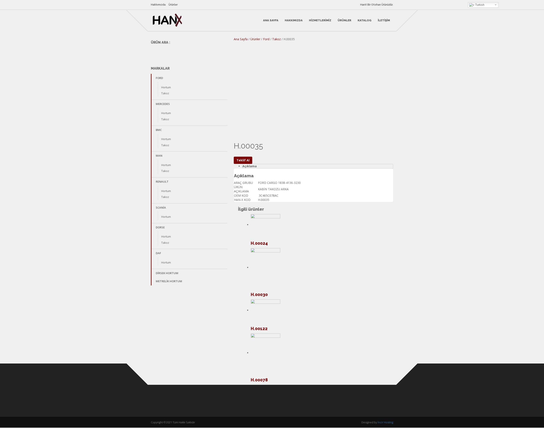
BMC (159, 130)
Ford (159, 78)
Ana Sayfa (270, 20)
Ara (221, 52)
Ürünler (173, 4)
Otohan (376, 4)
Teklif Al (243, 160)
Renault (162, 181)
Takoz (165, 93)
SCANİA (161, 207)
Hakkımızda (158, 4)
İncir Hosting (385, 422)
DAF (158, 253)
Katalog (364, 20)
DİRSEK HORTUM (167, 273)
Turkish (479, 4)
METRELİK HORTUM (169, 281)
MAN (159, 155)
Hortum (166, 87)
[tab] (317, 166)
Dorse (160, 227)
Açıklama (249, 166)
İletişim (384, 20)
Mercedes (163, 104)
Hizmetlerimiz (320, 20)
